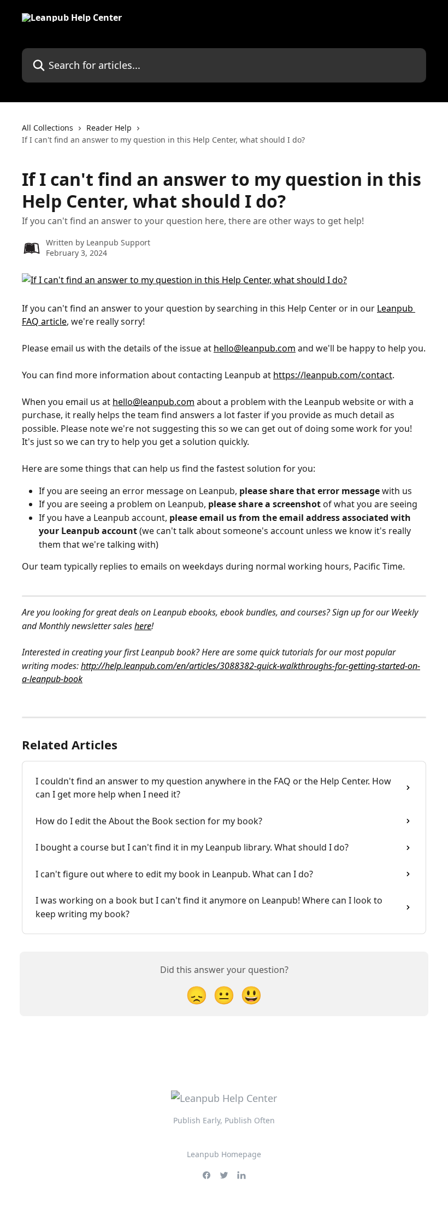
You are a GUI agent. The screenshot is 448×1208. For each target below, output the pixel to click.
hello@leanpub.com (255, 348)
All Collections (47, 127)
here (142, 626)
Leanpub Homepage (224, 1154)
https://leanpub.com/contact (332, 375)
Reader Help (109, 127)
